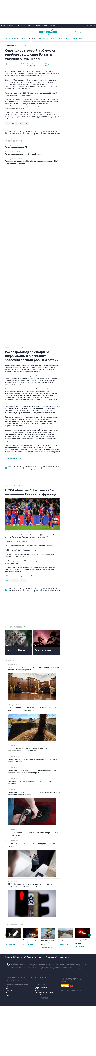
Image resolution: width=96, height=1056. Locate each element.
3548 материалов (46, 947)
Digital (59, 39)
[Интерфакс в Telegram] (39, 998)
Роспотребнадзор (11, 459)
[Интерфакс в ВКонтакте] (41, 998)
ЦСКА (7, 581)
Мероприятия (64, 957)
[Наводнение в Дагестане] (65, 937)
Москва (53, 39)
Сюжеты (74, 39)
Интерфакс (48, 32)
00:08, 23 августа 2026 (19, 347)
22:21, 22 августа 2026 (46, 177)
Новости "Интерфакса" (41, 987)
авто (17, 124)
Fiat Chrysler (24, 124)
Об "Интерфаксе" (20, 25)
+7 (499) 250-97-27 (69, 973)
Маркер (8, 994)
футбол (22, 581)
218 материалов (80, 947)
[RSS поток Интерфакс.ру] (44, 998)
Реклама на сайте (52, 957)
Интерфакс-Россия (41, 25)
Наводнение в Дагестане (63, 941)
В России (15, 39)
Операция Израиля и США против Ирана (47, 942)
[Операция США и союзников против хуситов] (82, 937)
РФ (20, 459)
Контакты (8, 957)
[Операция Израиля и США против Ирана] (48, 938)
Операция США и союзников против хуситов (82, 942)
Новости (66, 39)
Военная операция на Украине (27, 177)
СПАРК (8, 988)
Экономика (31, 39)
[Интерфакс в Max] (47, 998)
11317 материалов (28, 945)
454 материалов (11, 945)
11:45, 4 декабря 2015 (20, 46)
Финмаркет (52, 25)
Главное (7, 39)
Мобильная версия (7, 25)
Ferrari (8, 124)
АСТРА (7, 996)
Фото (80, 39)
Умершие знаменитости (11, 941)
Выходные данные (66, 992)
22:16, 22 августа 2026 (17, 485)
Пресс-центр (31, 957)
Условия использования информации (71, 990)
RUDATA (37, 990)
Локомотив (15, 581)
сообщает (54, 197)
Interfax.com (30, 25)
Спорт (39, 39)
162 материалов (63, 945)
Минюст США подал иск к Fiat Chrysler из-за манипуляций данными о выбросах (41, 64)
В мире (22, 39)
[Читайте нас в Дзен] (36, 998)
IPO (12, 124)
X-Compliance (9, 990)
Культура (46, 39)
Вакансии (40, 957)
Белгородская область (13, 274)
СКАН (36, 989)
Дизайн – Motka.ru (65, 994)
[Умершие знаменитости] (13, 937)
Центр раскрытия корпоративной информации (44, 993)
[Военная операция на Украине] (30, 937)
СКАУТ (7, 992)
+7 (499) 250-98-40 (56, 973)
